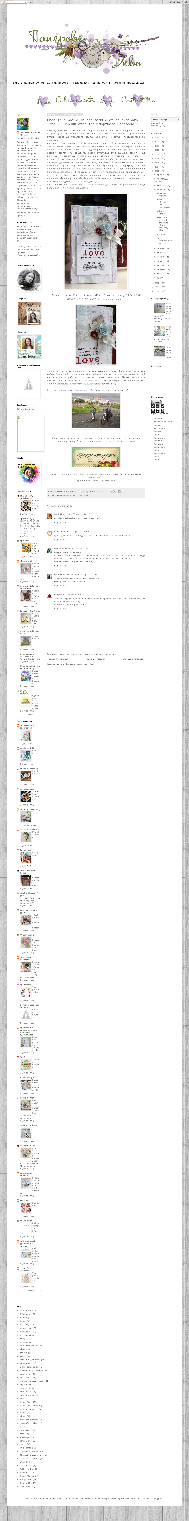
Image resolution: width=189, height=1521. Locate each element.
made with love (28, 1125)
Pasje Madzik (27, 748)
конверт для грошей (30, 1370)
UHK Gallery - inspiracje (27, 497)
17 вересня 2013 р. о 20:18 (75, 514)
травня (161, 261)
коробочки (25, 1374)
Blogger (158, 1498)
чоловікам (25, 1441)
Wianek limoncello (35, 834)
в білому (24, 1324)
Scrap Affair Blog (30, 809)
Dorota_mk (25, 850)
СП (140, 146)
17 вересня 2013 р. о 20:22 (84, 531)
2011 (158, 287)
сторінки (24, 1430)
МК (21, 1398)
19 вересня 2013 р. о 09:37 (80, 595)
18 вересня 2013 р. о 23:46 (82, 574)
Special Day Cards (30, 611)
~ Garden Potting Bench (35, 880)
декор (23, 1339)
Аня (56, 549)
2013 (158, 171)
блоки (23, 1321)
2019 (158, 146)
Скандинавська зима (168, 352)
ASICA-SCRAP (26, 1221)
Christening (26, 1448)
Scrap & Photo (27, 1098)
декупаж (24, 1342)
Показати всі (34, 715)
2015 (158, 162)
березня (162, 269)
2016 (158, 158)
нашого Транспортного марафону (112, 165)
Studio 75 (25, 1483)
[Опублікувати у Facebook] (119, 491)
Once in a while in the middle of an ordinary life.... (164, 224)
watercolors (26, 1486)
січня (160, 278)
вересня (162, 190)
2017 (158, 154)
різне (23, 1416)
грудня (161, 175)
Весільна (161, 234)
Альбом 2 (158, 444)
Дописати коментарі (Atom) (81, 664)
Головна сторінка (95, 659)
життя (23, 1356)
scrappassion (27, 789)
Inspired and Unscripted (27, 726)
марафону (62, 441)
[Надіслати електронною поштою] (110, 491)
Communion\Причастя (30, 1451)
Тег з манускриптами (164, 241)
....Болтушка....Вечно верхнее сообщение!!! (30, 900)
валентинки (25, 1328)
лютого (161, 273)
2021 (158, 137)
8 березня (25, 1314)
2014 (158, 167)
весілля (24, 1335)
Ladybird (59, 595)
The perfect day (35, 989)
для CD (23, 1353)
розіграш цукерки (29, 1420)
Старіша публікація (133, 659)
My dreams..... (28, 985)
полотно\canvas (28, 1409)
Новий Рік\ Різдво (30, 1406)
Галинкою (78, 149)
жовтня (161, 185)
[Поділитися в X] (116, 491)
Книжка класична (163, 421)
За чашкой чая (27, 1146)
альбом (23, 1317)
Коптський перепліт (159, 455)
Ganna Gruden (61, 531)
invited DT (25, 1465)
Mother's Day (27, 1469)
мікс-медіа (25, 1391)
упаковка (24, 1437)
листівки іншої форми (31, 1381)
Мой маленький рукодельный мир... (27, 1243)
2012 (158, 283)
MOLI (22, 1057)
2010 (158, 291)
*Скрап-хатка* (27, 935)
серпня (161, 248)
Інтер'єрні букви (29, 1367)
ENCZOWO (24, 1200)
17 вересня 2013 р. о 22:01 (74, 549)
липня (160, 253)
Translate (162, 126)
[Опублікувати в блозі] (113, 491)
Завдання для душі (67, 495)
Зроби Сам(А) (27, 518)
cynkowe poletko (29, 769)
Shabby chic (26, 561)
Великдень (25, 1332)
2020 (158, 142)
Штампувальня (27, 654)
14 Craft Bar (27, 1310)
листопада (162, 179)
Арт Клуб (25, 541)
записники (25, 1363)
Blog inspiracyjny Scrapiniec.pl (30, 667)
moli (56, 514)
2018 (158, 150)
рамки (23, 1412)
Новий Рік (25, 1402)
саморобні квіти (28, 1423)
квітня (161, 265)
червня (161, 257)
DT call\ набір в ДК (31, 1455)
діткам (23, 1349)
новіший (158, 418)
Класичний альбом (159, 429)
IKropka (24, 1462)
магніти (24, 1388)
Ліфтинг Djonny (161, 212)
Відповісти (60, 522)
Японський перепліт (159, 448)
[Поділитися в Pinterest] (121, 491)
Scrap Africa (27, 1476)
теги (22, 1434)
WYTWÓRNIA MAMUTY (29, 830)
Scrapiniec (25, 1479)
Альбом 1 (158, 459)
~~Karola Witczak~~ (25, 1269)
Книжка (157, 425)
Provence (24, 1472)
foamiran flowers (29, 1458)
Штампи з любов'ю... (26, 692)
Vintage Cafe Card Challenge (30, 587)
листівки (83, 495)
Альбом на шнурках (159, 439)
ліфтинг (24, 1384)
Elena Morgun (27, 1077)
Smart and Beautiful (25, 958)
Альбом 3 (158, 434)
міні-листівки (27, 1395)
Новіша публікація (58, 659)
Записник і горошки (162, 194)
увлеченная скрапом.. (26, 1174)
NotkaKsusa (60, 574)
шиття (23, 1444)
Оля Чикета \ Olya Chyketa (30, 134)
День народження (28, 1346)
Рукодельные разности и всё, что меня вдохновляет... (29, 1031)
